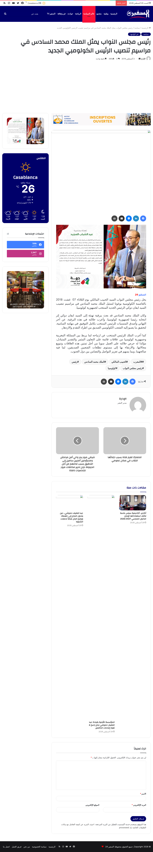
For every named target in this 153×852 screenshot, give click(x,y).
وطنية (106, 14)
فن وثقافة (61, 14)
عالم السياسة (88, 14)
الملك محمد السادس (94, 361)
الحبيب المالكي (118, 361)
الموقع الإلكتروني (92, 805)
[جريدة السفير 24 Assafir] (138, 14)
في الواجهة (134, 34)
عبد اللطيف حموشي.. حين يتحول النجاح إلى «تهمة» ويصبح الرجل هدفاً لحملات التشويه (71, 517)
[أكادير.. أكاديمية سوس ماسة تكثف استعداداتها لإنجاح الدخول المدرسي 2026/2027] (132, 502)
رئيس (74, 361)
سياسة (137, 28)
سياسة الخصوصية (39, 846)
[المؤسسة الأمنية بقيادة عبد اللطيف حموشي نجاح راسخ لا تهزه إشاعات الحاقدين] (101, 607)
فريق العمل (16, 846)
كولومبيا (112, 368)
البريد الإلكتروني (139, 805)
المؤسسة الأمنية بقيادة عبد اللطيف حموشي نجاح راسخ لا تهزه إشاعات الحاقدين (102, 725)
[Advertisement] (76, 86)
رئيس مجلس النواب (132, 368)
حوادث (70, 14)
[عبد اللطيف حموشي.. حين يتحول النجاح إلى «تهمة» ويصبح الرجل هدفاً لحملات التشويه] (69, 502)
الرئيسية (113, 14)
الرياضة (78, 14)
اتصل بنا (6, 846)
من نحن (26, 846)
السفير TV (51, 14)
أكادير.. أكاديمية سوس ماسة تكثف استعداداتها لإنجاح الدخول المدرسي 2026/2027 (133, 516)
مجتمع (99, 14)
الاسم (143, 793)
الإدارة (143, 59)
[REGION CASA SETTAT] (101, 256)
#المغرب (137, 361)
